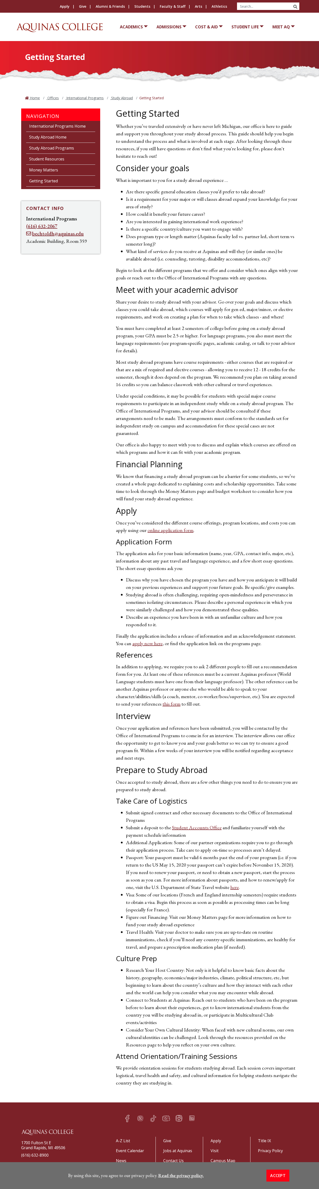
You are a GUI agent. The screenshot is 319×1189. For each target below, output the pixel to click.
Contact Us (173, 1160)
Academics (131, 27)
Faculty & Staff (172, 6)
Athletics (219, 6)
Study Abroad (121, 98)
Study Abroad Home (48, 137)
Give (82, 6)
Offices (52, 98)
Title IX (264, 1140)
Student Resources (46, 159)
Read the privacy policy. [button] (181, 1175)
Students (142, 6)
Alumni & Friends (110, 6)
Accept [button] (278, 1175)
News (121, 1160)
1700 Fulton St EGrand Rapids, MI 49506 (43, 1145)
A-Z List (123, 1140)
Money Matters (43, 170)
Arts (198, 6)
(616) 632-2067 (41, 226)
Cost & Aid (206, 27)
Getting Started (43, 181)
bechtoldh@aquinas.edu (58, 233)
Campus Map (223, 1160)
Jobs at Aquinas (177, 1150)
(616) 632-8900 (35, 1155)
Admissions (169, 27)
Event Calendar (130, 1150)
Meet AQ (281, 27)
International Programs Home (57, 126)
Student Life (245, 27)
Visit (215, 1150)
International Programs (84, 98)
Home (34, 98)
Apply (65, 6)
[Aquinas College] (59, 27)
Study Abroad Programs (51, 148)
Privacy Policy (270, 1150)
